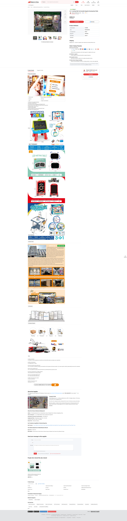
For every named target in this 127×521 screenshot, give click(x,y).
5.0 (87, 71)
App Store (30, 511)
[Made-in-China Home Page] (33, 2)
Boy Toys (66, 425)
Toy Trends (35, 506)
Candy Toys (47, 425)
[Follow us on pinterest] (97, 511)
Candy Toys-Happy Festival (85, 485)
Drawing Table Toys (72, 504)
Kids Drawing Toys (64, 504)
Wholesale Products (63, 514)
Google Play (36, 511)
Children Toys (37, 425)
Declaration (73, 517)
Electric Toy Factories (49, 504)
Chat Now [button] (92, 21)
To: (32, 442)
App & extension (87, 5)
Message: (31, 445)
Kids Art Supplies (37, 499)
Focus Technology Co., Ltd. (56, 517)
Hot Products (43, 514)
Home (29, 7)
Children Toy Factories (40, 504)
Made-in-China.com (59, 515)
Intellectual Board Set (94, 504)
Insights (84, 514)
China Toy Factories (32, 504)
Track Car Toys (42, 425)
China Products (48, 514)
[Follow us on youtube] (95, 511)
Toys (31, 7)
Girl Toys (69, 425)
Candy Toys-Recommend (67, 485)
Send (35, 453)
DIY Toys (47, 487)
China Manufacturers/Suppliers (55, 514)
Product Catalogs (42, 483)
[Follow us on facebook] (91, 511)
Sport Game (47, 489)
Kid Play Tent (52, 425)
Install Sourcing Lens (52, 511)
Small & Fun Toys (57, 425)
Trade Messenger (43, 511)
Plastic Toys (73, 425)
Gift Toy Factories (57, 504)
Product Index (80, 514)
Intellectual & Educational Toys (38, 7)
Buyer (76, 5)
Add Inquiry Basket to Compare (47, 41)
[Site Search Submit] (77, 2)
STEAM (65, 487)
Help (81, 5)
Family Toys (62, 425)
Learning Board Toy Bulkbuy (43, 506)
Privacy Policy (79, 517)
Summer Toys (30, 489)
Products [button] (43, 2)
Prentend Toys (66, 489)
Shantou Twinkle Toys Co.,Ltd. (76, 12)
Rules (98, 5)
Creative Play (31, 499)
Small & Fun (29, 487)
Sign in (98, 2)
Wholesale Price (69, 514)
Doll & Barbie (83, 489)
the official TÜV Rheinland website (56, 393)
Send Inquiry (76, 21)
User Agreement (69, 517)
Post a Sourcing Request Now (55, 453)
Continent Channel (75, 514)
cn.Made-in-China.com (73, 515)
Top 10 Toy (30, 506)
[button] (88, 2)
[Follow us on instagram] (94, 511)
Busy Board (87, 504)
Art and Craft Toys (46, 7)
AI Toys (29, 485)
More (29, 508)
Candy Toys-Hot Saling (49, 485)
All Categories (31, 5)
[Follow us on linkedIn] (98, 511)
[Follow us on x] (92, 511)
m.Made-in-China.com (66, 515)
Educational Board (80, 504)
